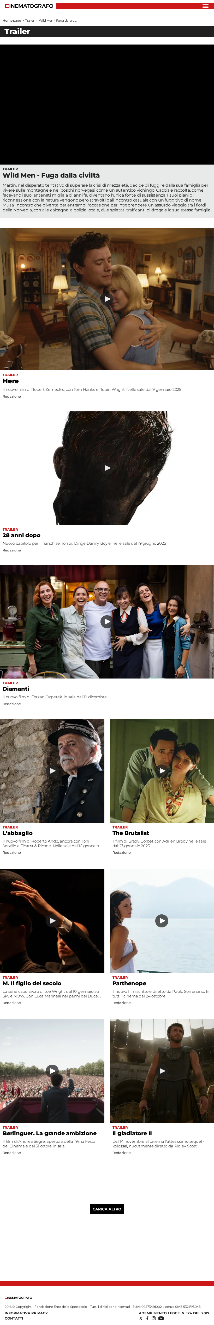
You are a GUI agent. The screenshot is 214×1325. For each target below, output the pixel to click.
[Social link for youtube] (161, 1318)
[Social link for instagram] (154, 1318)
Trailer (29, 20)
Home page (12, 20)
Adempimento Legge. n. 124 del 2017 (174, 1313)
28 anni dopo (21, 535)
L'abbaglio (18, 833)
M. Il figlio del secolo (32, 983)
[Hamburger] (206, 6)
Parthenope (129, 983)
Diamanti (16, 689)
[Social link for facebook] (147, 1318)
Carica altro (107, 1209)
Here (11, 381)
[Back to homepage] (18, 1297)
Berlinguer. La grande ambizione (50, 1133)
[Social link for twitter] (141, 1318)
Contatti (14, 1318)
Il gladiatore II (132, 1133)
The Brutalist (130, 833)
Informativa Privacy (26, 1313)
